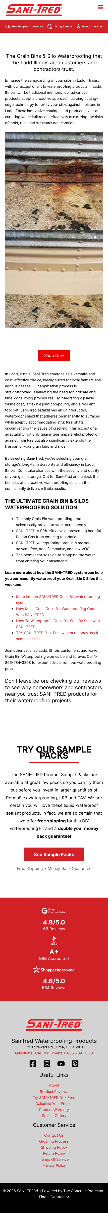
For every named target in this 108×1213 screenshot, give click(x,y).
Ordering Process (54, 1141)
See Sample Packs (54, 854)
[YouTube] (61, 1064)
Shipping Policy (54, 1147)
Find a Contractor (54, 1197)
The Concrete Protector (83, 1191)
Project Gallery (54, 1115)
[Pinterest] (75, 1064)
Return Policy (54, 1153)
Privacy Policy (54, 1165)
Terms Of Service (54, 1159)
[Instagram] (47, 1064)
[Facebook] (33, 1064)
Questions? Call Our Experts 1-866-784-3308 (54, 1053)
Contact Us (54, 1135)
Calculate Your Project (54, 1103)
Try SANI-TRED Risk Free (54, 1097)
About (54, 1085)
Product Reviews (54, 1091)
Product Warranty (54, 1109)
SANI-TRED (25, 531)
